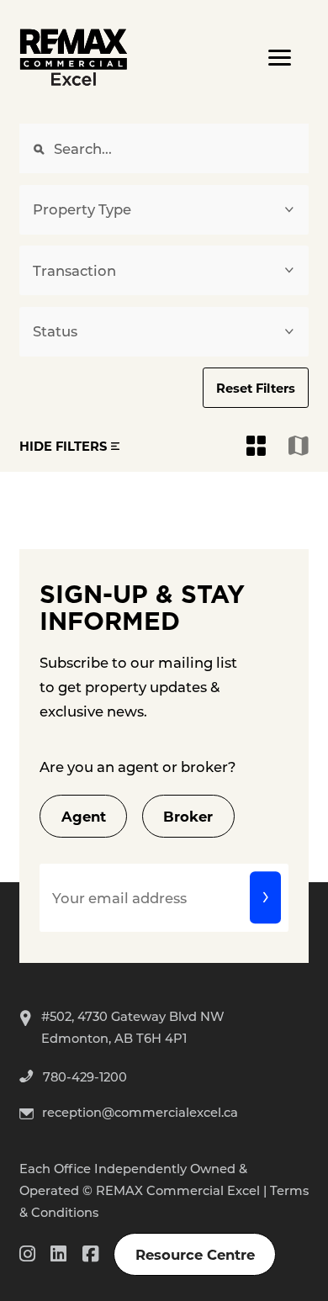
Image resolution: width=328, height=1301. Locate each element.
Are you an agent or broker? (138, 766)
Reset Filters (255, 387)
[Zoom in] (306, 524)
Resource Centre (195, 1254)
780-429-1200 (85, 1076)
